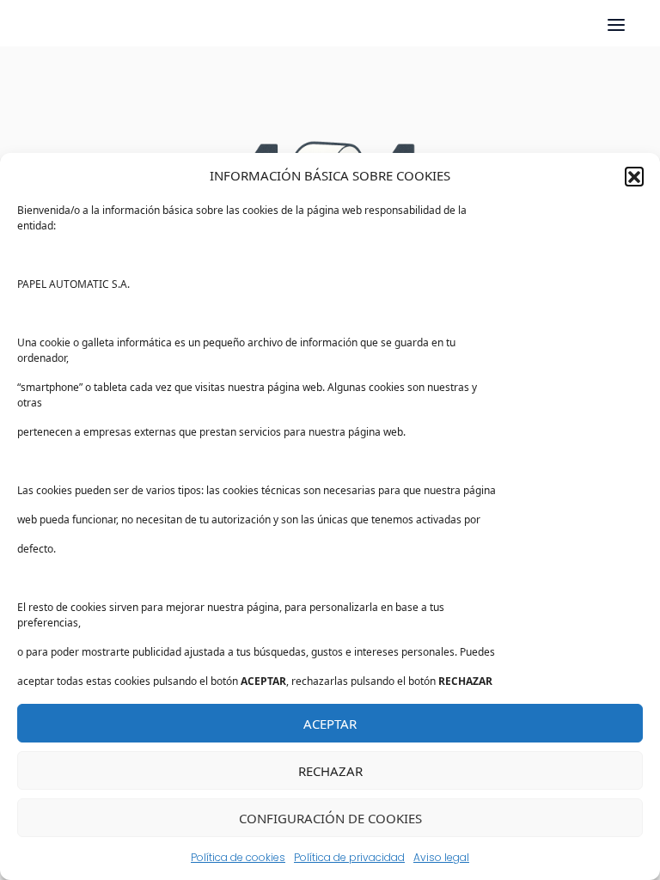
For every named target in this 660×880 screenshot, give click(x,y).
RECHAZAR (330, 770)
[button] (634, 176)
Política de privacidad (349, 857)
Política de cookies (238, 857)
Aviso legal (441, 857)
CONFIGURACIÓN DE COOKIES (330, 818)
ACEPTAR (330, 723)
